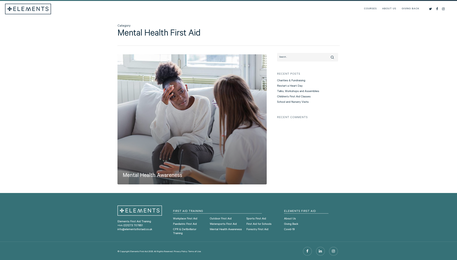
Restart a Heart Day (290, 86)
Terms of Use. (194, 252)
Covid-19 (289, 229)
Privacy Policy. (180, 252)
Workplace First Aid (185, 219)
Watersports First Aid (223, 224)
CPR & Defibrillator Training (184, 231)
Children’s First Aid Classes (294, 96)
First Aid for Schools (259, 224)
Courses (370, 9)
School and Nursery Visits (293, 102)
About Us (389, 9)
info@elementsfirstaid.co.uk (134, 229)
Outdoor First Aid (221, 219)
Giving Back (410, 9)
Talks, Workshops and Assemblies (298, 91)
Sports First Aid (256, 219)
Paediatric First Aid (185, 224)
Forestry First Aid (257, 229)
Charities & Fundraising (291, 80)
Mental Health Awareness (226, 229)
